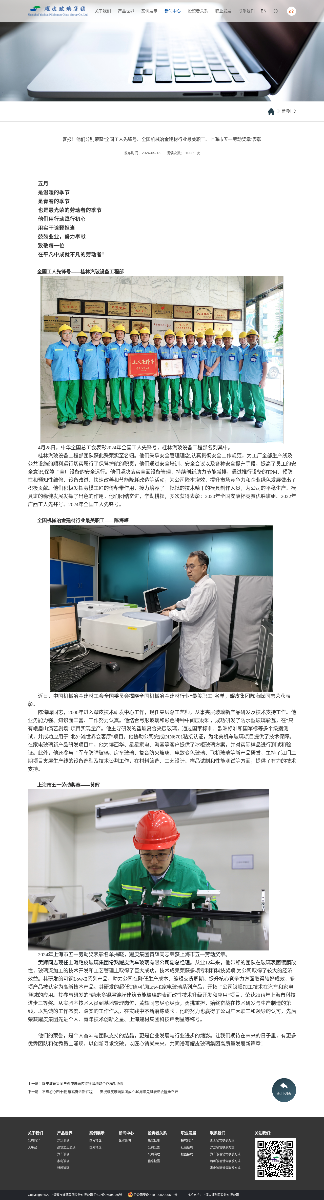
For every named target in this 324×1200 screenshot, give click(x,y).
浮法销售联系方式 (222, 1147)
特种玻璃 (63, 1168)
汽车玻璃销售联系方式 (225, 1154)
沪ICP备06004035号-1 (109, 1195)
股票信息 (154, 1140)
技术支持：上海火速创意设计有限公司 (213, 1195)
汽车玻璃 (63, 1154)
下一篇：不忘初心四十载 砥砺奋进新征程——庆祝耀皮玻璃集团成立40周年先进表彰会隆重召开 (103, 1092)
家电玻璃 (63, 1161)
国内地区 (95, 1140)
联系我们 (246, 11)
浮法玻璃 (63, 1140)
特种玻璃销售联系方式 (225, 1161)
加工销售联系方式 (222, 1140)
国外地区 (95, 1147)
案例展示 (149, 11)
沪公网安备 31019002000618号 (155, 1195)
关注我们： (264, 1133)
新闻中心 (173, 11)
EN (264, 11)
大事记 (32, 1147)
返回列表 (284, 1093)
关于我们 (103, 11)
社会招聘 (187, 1147)
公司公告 (154, 1147)
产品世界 (126, 11)
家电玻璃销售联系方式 (225, 1168)
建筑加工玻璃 (66, 1147)
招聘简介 (187, 1140)
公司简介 (34, 1140)
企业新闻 (125, 1140)
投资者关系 (198, 11)
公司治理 (154, 1154)
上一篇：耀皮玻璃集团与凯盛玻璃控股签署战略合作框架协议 (76, 1084)
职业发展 (223, 11)
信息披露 (154, 1161)
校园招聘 (187, 1154)
